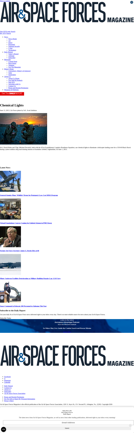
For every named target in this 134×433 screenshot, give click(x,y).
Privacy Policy (9, 401)
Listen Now (67, 332)
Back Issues (12, 63)
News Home (12, 39)
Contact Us (12, 86)
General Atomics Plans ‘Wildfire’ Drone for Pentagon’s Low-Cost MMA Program (29, 195)
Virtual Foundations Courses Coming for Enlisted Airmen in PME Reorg (26, 223)
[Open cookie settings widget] (3, 429)
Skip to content (5, 1)
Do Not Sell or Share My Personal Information (19, 399)
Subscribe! (11, 58)
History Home (9, 69)
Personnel (11, 44)
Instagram (7, 380)
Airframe (11, 56)
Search (13, 31)
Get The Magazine (14, 67)
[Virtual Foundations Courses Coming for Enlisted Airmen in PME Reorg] (10, 219)
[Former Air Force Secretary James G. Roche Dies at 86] (10, 247)
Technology (12, 50)
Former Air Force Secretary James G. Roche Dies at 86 (19, 251)
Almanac (11, 65)
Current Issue (12, 61)
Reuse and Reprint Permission (18, 88)
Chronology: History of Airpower (19, 71)
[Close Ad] (130, 425)
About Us (7, 76)
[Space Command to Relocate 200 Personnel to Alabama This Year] (10, 302)
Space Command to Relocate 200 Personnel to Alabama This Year (23, 306)
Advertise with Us (14, 84)
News (6, 37)
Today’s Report (13, 54)
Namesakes (12, 75)
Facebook (7, 377)
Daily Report (8, 52)
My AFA (3, 33)
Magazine (7, 59)
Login (8, 31)
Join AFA (3, 31)
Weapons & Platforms (11, 90)
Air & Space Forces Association (14, 393)
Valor (10, 73)
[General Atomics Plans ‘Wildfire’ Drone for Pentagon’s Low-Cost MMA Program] (10, 191)
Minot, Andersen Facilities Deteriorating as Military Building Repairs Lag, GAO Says (30, 278)
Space (10, 42)
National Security (14, 46)
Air (9, 41)
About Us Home (13, 78)
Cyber (10, 48)
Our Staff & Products (15, 80)
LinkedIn (7, 382)
